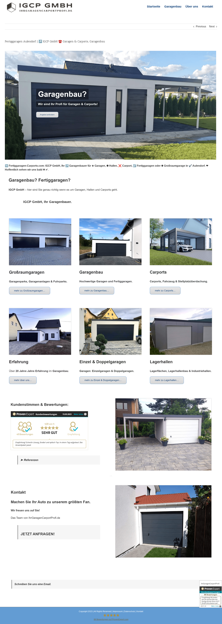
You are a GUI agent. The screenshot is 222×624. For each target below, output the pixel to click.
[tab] (47, 202)
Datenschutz (129, 611)
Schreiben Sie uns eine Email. (32, 584)
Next (212, 26)
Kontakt (140, 611)
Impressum (118, 611)
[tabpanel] (111, 390)
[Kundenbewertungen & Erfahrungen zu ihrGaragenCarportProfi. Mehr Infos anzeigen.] (210, 594)
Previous (201, 26)
